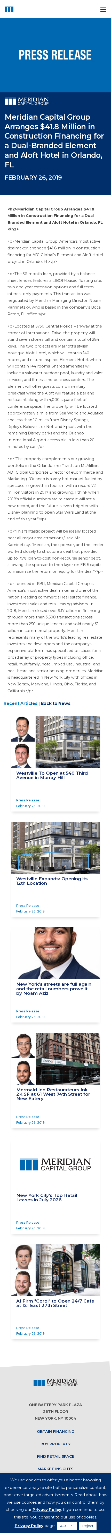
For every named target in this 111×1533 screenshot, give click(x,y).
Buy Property (56, 1444)
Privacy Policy (47, 1509)
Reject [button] (87, 1526)
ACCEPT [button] (67, 1526)
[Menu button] (103, 9)
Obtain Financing (55, 1431)
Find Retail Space (55, 1456)
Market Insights (55, 1469)
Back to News (55, 703)
